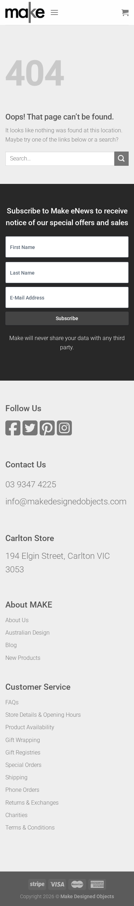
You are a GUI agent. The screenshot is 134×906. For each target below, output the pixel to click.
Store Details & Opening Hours (43, 714)
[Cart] (125, 12)
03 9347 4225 (30, 484)
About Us (17, 620)
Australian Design (27, 632)
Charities (16, 815)
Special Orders (23, 765)
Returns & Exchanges (32, 802)
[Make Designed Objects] (25, 12)
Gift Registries (22, 752)
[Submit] (121, 158)
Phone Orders (22, 789)
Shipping (16, 777)
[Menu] (54, 12)
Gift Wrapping (22, 740)
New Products (22, 658)
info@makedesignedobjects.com (65, 502)
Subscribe (67, 318)
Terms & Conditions (30, 827)
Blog (11, 645)
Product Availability (29, 727)
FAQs (12, 702)
